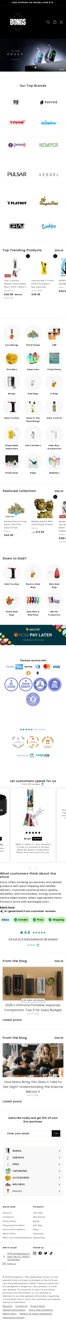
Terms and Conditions (14, 1229)
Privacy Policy (9, 1221)
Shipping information (14, 1225)
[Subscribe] (56, 1133)
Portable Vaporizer (33, 1000)
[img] (33, 832)
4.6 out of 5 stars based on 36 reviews (33, 939)
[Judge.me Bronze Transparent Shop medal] (33, 742)
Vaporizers (38, 1233)
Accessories (39, 1237)
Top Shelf (38, 1213)
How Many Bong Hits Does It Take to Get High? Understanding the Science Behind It (33, 1087)
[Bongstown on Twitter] (45, 1253)
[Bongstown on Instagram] (34, 1253)
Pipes (36, 1229)
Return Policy (9, 1233)
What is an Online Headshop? (17, 1237)
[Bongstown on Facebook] (40, 1253)
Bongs (36, 1221)
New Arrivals (39, 1217)
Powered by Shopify (14, 1317)
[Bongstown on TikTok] (51, 1253)
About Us (7, 1213)
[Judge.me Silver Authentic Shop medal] (18, 742)
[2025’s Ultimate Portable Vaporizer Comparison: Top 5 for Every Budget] (33, 983)
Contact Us (8, 1217)
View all (58, 250)
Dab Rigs (37, 1225)
